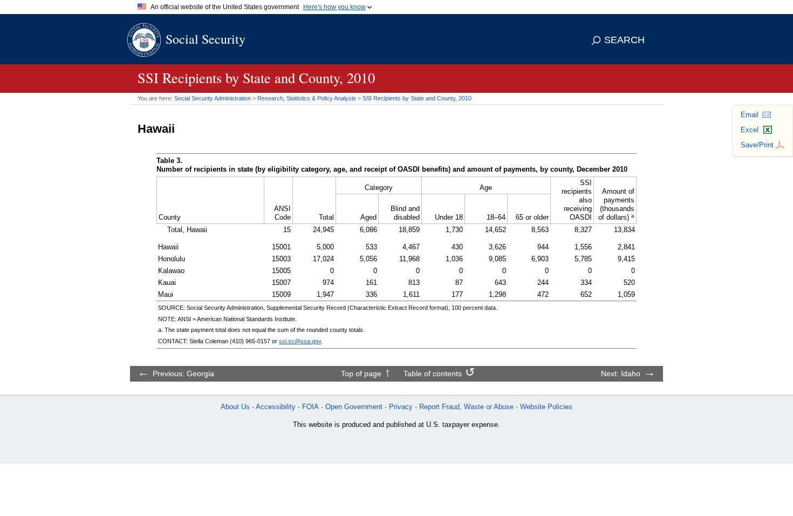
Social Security (205, 38)
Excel (749, 130)
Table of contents (433, 373)
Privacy (401, 407)
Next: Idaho (620, 373)
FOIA (310, 407)
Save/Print (757, 145)
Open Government (353, 407)
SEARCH (624, 40)
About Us (235, 407)
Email (749, 115)
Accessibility (276, 407)
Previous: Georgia (183, 373)
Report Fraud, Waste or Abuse (466, 407)
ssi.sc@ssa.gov (300, 341)
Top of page (361, 373)
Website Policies (546, 407)
